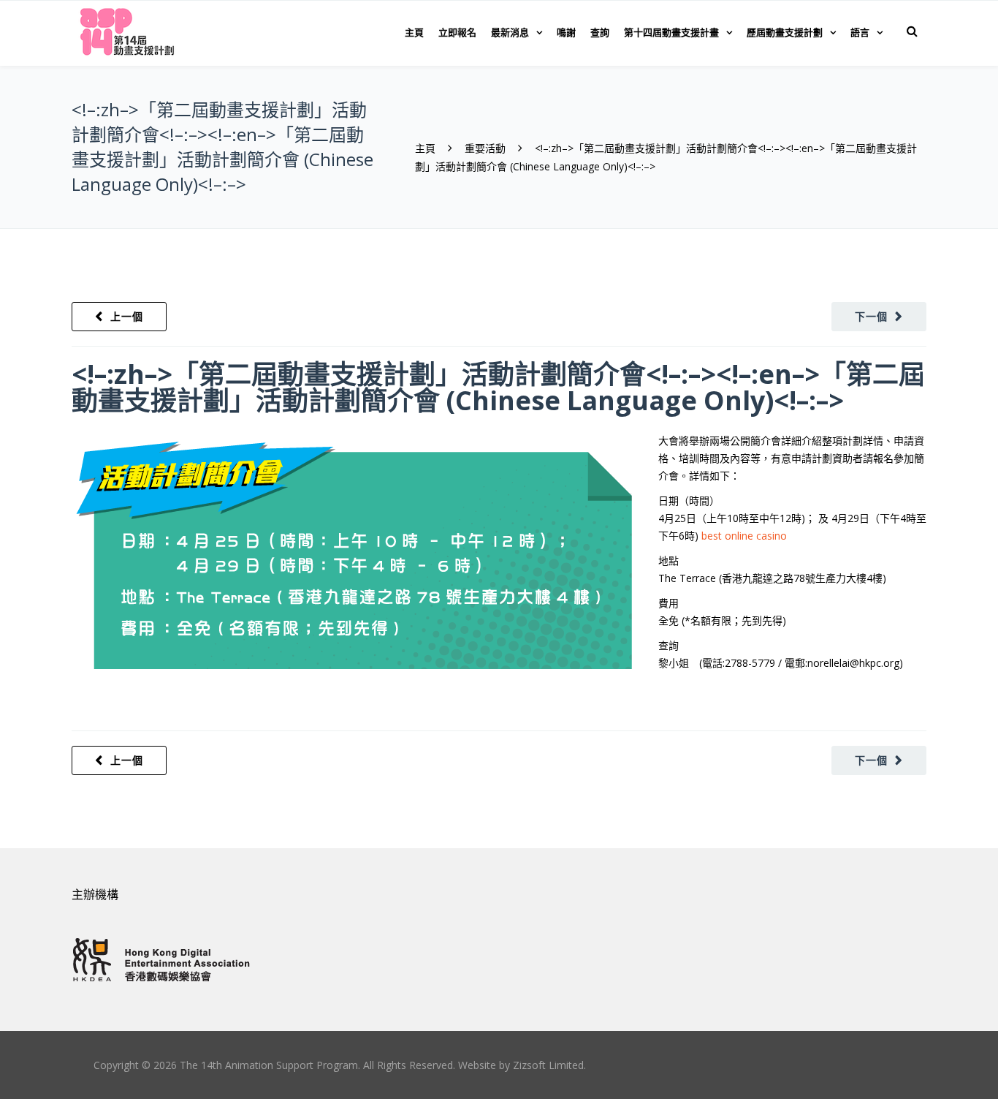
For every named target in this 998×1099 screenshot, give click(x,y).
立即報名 (457, 32)
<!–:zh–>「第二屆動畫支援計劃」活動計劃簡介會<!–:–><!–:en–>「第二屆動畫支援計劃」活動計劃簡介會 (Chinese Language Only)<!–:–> (498, 387)
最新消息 (510, 32)
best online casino (744, 536)
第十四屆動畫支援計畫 (671, 32)
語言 (859, 32)
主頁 (414, 32)
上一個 (126, 316)
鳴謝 (566, 32)
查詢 (599, 32)
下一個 (871, 316)
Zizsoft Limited (548, 1065)
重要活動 (485, 148)
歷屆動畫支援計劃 (785, 32)
